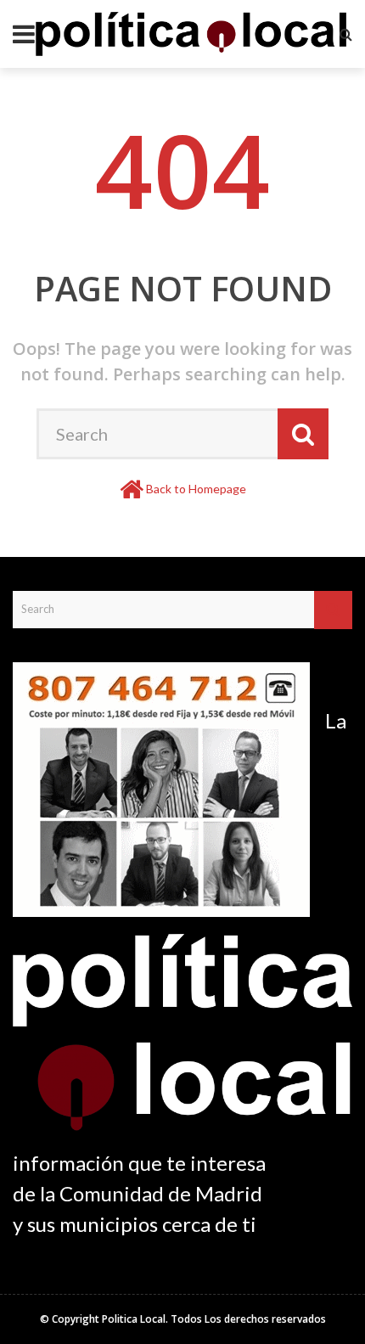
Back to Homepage (196, 488)
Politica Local (134, 1319)
